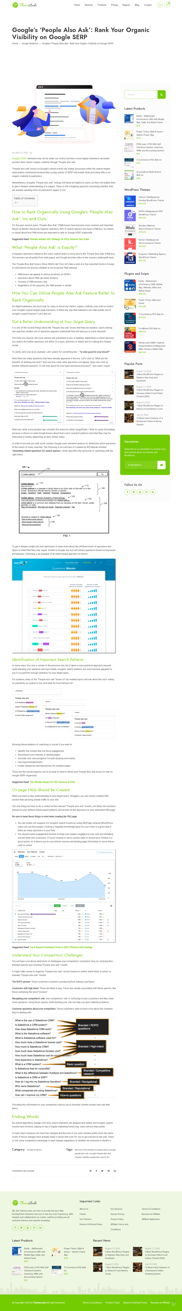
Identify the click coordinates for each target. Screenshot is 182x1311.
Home (77, 5)
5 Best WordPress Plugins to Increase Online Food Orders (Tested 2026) (149, 393)
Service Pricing (117, 1214)
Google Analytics (30, 43)
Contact (147, 5)
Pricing (114, 5)
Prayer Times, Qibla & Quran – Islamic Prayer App (74, 1251)
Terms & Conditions (151, 1209)
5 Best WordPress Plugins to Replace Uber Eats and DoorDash (149, 377)
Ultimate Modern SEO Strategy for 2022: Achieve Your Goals (59, 239)
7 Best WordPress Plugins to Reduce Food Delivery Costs (117, 1270)
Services (89, 5)
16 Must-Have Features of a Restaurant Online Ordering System (149, 421)
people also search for (99, 1157)
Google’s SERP (19, 158)
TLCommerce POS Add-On (151, 314)
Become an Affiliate (151, 1214)
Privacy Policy (117, 1219)
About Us (84, 1209)
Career (83, 1214)
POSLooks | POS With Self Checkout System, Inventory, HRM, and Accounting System (150, 147)
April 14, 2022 (21, 153)
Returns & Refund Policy (91, 1224)
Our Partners (85, 1219)
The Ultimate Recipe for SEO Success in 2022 (52, 782)
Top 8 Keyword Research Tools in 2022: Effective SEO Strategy (61, 947)
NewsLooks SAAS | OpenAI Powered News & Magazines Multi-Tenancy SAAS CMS (152, 345)
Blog (137, 5)
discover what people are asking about (91, 1150)
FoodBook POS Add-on (149, 328)
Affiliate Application (151, 1219)
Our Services (116, 1209)
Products (102, 5)
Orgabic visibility (82, 1157)
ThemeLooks (39, 1302)
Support (126, 5)
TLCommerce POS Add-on (149, 160)
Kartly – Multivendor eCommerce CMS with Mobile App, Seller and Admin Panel (150, 119)
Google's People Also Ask (100, 1153)
